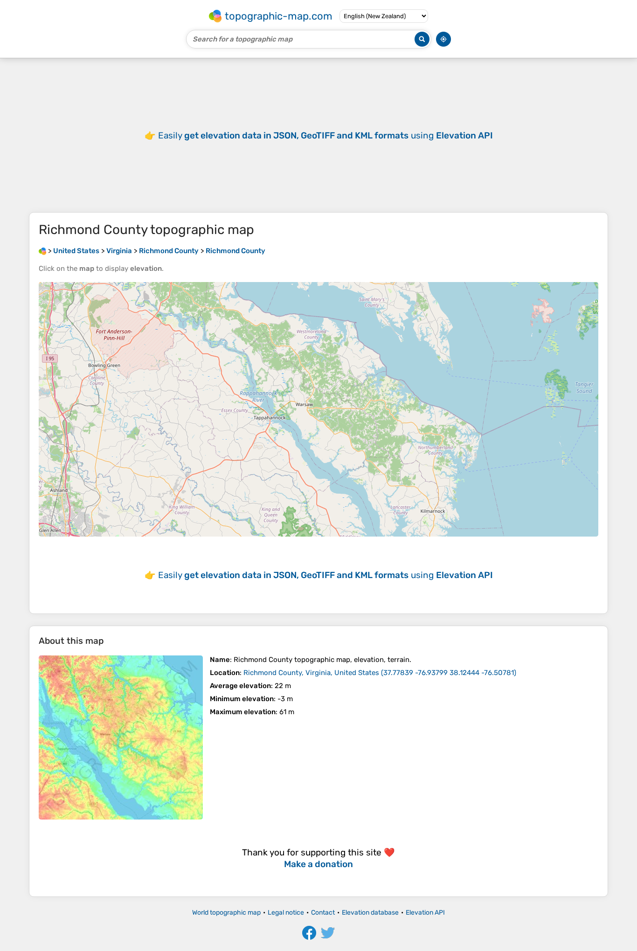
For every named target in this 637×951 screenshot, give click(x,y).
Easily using (325, 135)
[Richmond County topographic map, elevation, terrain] (121, 737)
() (379, 672)
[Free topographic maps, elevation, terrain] (42, 251)
